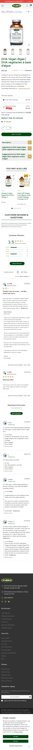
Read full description (24, 88)
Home (3, 11)
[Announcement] (14, 1)
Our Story (4, 644)
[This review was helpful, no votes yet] (25, 365)
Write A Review (17, 263)
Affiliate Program (6, 628)
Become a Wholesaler (7, 625)
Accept (15, 736)
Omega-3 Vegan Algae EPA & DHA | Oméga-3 (7, 195)
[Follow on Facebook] (2, 602)
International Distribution (8, 653)
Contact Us (4, 622)
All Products (10, 11)
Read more (24, 308)
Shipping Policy (5, 675)
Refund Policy (5, 672)
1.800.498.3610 (8, 598)
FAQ (2, 659)
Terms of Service (6, 681)
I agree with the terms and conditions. (15, 700)
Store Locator (5, 638)
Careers (3, 656)
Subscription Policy (7, 678)
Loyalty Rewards (6, 619)
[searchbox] (9, 272)
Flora (2, 190)
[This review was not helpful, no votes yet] (28, 365)
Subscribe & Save (6, 641)
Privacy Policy (18, 732)
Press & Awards (6, 650)
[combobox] (22, 276)
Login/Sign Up (5, 613)
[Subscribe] (30, 697)
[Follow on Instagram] (5, 602)
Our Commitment (6, 647)
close (30, 1)
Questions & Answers (16, 405)
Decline (15, 741)
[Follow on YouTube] (9, 602)
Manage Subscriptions (8, 616)
